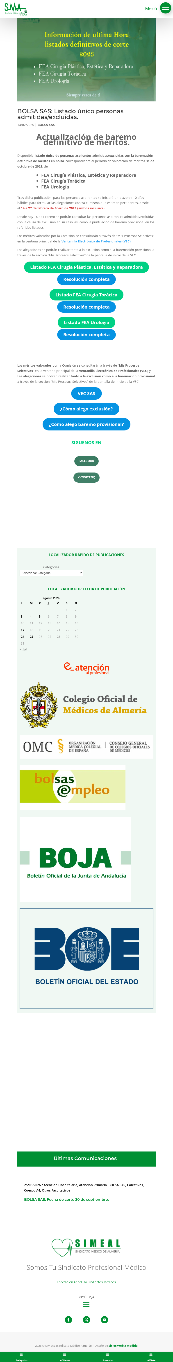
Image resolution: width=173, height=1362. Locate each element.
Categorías (51, 567)
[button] (165, 7)
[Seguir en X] (86, 1319)
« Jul (23, 649)
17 (22, 630)
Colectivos (135, 1185)
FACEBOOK (86, 461)
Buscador (108, 1360)
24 (22, 636)
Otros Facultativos (56, 1190)
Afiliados (65, 1360)
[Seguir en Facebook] (68, 1319)
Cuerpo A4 (32, 1190)
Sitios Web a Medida (123, 1346)
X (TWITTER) (86, 477)
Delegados (21, 1360)
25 (31, 636)
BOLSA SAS (46, 125)
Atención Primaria (93, 1185)
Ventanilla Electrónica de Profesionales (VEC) (96, 241)
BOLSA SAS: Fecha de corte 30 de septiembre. (66, 1199)
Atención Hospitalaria (60, 1185)
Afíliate (151, 1360)
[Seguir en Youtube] (104, 1319)
